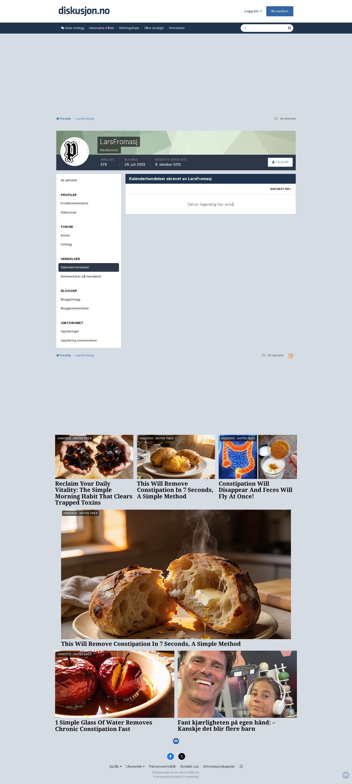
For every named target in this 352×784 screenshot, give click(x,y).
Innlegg (66, 244)
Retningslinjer (129, 28)
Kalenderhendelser (75, 267)
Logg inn (252, 11)
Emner (65, 235)
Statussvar (69, 212)
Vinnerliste (177, 28)
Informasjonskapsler (219, 766)
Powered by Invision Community (176, 776)
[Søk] (289, 28)
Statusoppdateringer (266, 28)
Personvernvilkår (162, 766)
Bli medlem (279, 11)
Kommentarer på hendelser (81, 276)
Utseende (134, 766)
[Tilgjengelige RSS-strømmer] (291, 356)
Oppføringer (70, 331)
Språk (114, 766)
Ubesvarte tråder (101, 28)
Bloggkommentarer (75, 308)
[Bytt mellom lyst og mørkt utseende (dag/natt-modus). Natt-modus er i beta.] (241, 766)
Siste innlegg (74, 28)
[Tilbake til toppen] (176, 741)
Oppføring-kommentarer (79, 340)
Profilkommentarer (74, 203)
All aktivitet (69, 180)
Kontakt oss (190, 766)
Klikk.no (193, 772)
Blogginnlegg (70, 299)
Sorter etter (280, 189)
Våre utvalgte (154, 28)
